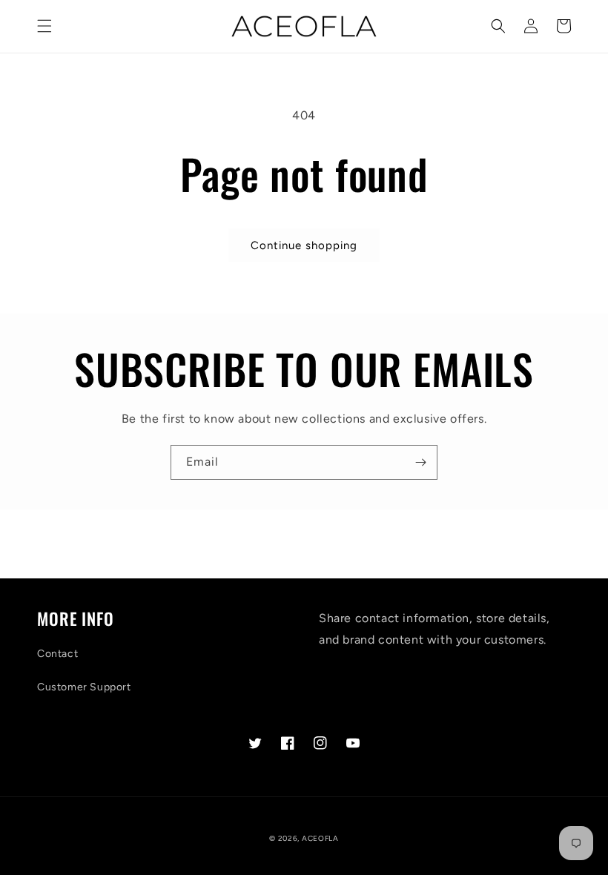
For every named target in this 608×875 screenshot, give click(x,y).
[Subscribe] (420, 462)
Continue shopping (304, 245)
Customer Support (84, 687)
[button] (44, 26)
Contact (57, 653)
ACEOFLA (320, 838)
